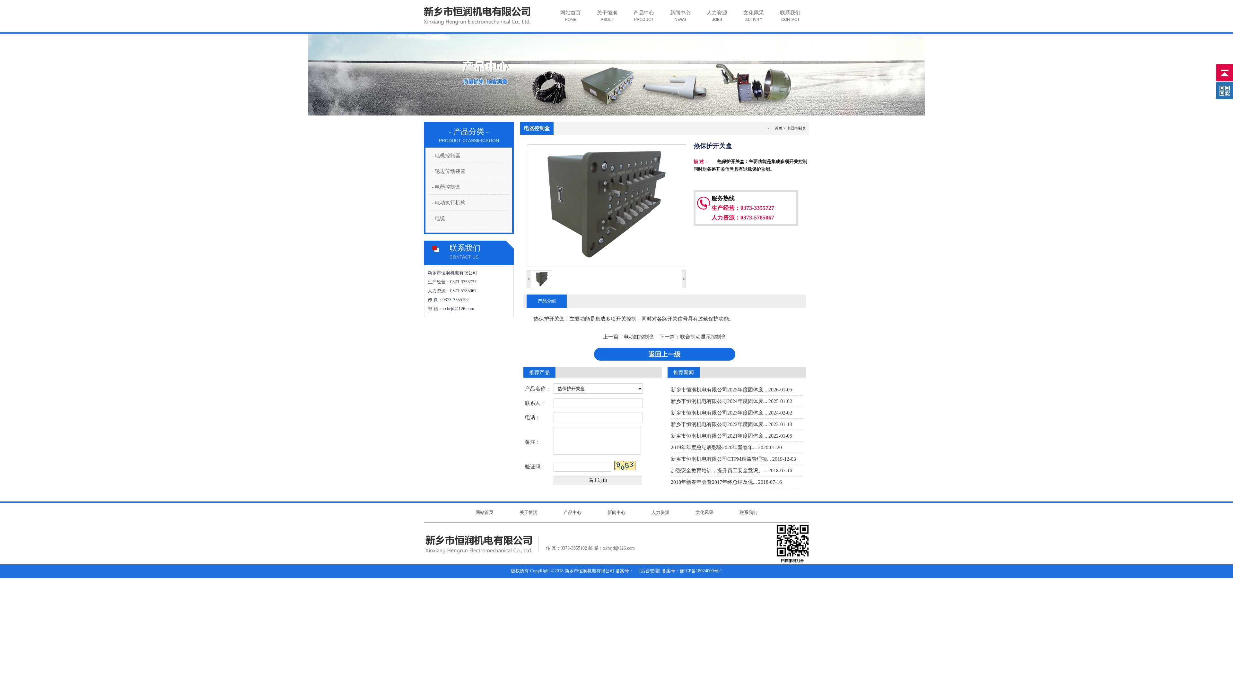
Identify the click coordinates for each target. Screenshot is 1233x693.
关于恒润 (607, 16)
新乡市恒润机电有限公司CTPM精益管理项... (721, 459)
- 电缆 (438, 218)
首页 (779, 128)
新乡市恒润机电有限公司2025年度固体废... (719, 389)
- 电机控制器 (446, 155)
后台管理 (650, 571)
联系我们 (790, 16)
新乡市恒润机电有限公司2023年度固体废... (719, 412)
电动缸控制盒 (639, 336)
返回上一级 (665, 354)
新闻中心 (680, 16)
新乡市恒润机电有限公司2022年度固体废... (719, 424)
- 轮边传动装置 (449, 171)
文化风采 (753, 16)
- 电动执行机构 (449, 202)
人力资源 (717, 16)
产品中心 (644, 16)
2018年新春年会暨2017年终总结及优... (714, 482)
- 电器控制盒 (446, 187)
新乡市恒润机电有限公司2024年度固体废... (719, 401)
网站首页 (570, 16)
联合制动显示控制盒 (703, 336)
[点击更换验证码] (625, 465)
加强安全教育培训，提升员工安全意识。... (719, 470)
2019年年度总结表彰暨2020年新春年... (714, 447)
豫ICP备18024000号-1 (701, 571)
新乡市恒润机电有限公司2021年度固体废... (719, 436)
